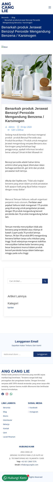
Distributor (7, 420)
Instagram (34, 412)
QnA (5, 433)
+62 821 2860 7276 (28, 461)
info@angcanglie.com (29, 465)
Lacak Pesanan (9, 437)
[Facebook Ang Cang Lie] (2, 394)
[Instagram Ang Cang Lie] (7, 394)
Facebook (33, 408)
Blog (13, 17)
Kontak (6, 428)
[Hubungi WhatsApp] (11, 394)
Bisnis (5, 416)
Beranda (5, 17)
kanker (11, 307)
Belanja (6, 424)
